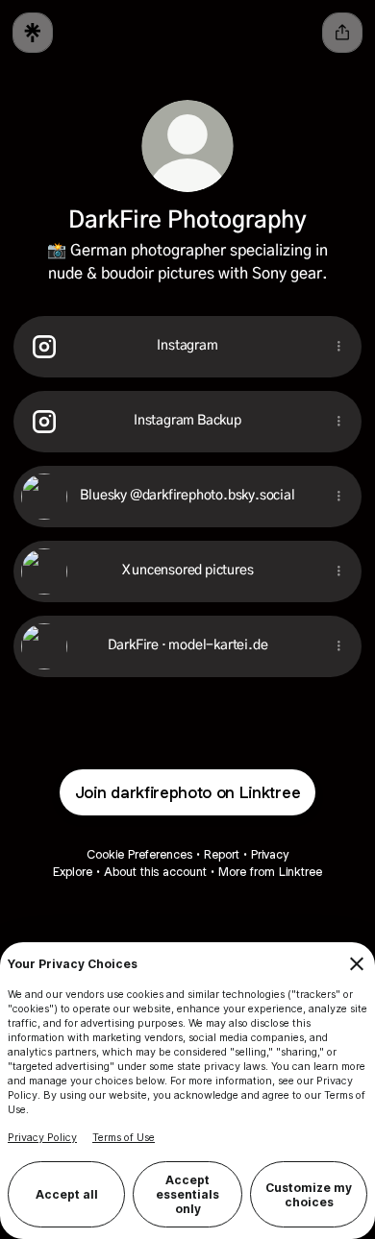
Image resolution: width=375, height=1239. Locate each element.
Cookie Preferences (139, 854)
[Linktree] (32, 32)
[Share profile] (342, 32)
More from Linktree (270, 871)
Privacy (269, 854)
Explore (72, 871)
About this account (155, 871)
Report (221, 854)
